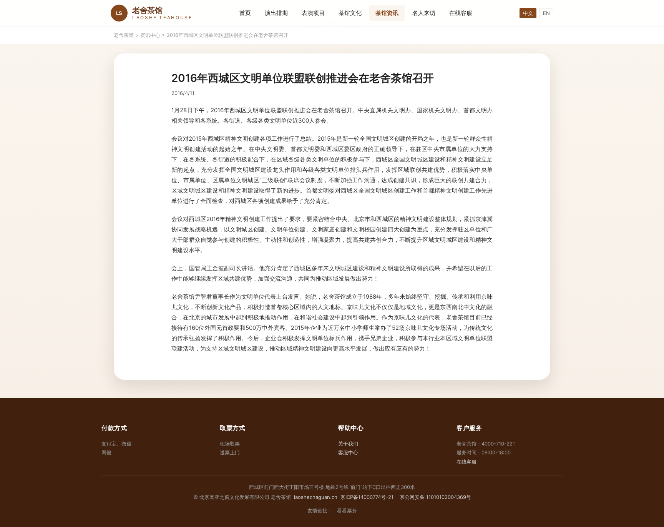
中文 (528, 13)
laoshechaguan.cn (315, 497)
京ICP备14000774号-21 (366, 497)
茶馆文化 (350, 13)
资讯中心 (150, 35)
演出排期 (276, 13)
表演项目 (313, 13)
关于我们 (348, 444)
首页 (245, 13)
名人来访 (423, 13)
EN (546, 13)
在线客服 (460, 13)
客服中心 (348, 452)
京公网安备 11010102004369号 (434, 497)
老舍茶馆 (124, 35)
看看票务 (347, 510)
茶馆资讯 (386, 13)
